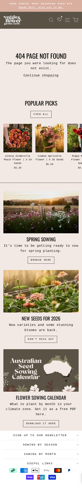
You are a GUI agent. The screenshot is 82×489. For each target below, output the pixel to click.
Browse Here (41, 260)
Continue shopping (41, 75)
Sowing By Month (40, 454)
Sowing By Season (40, 444)
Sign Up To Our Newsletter (40, 435)
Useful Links (40, 463)
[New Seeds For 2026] (41, 291)
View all (40, 114)
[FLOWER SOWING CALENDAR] (41, 370)
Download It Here (41, 423)
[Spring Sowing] (41, 212)
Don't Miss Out (41, 339)
